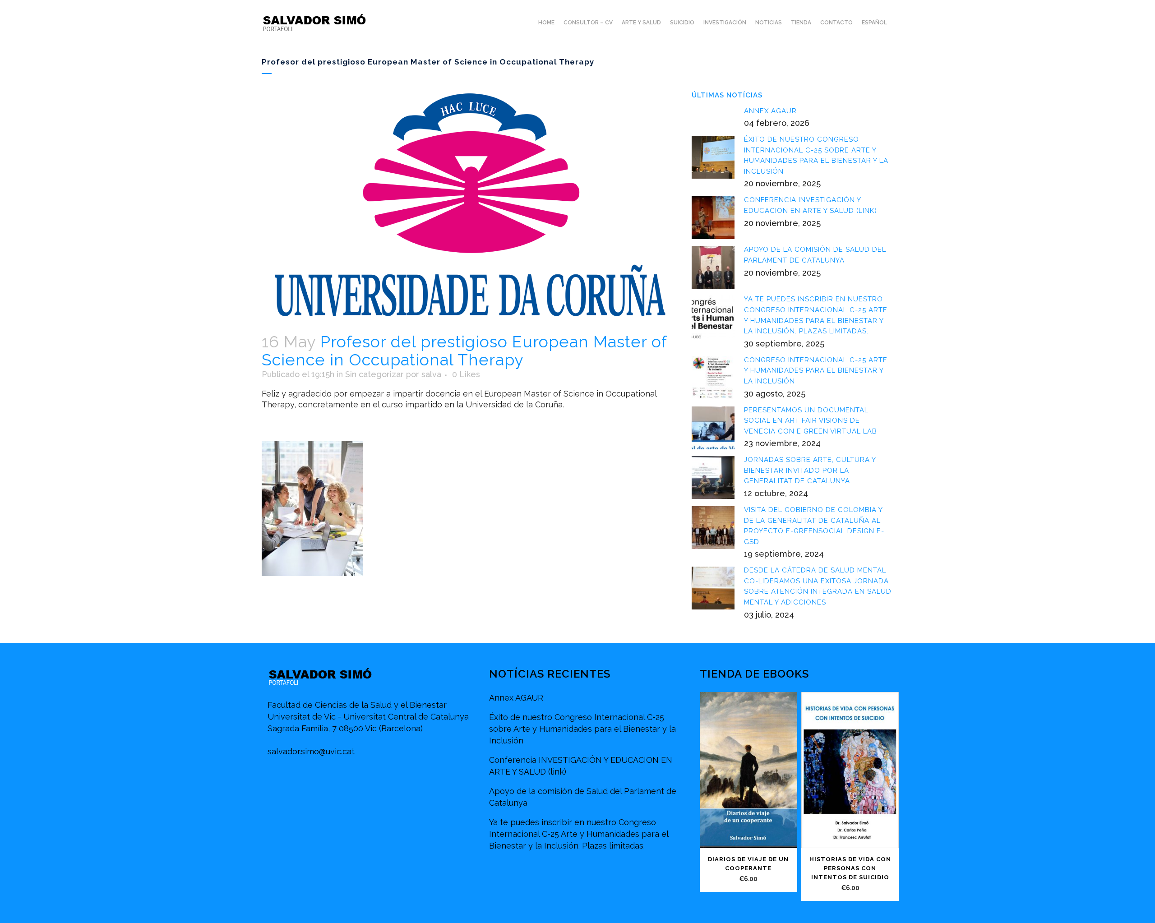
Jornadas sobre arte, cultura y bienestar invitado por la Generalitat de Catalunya (810, 470)
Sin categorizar (374, 374)
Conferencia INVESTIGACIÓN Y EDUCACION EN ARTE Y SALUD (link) (580, 765)
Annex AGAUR (770, 111)
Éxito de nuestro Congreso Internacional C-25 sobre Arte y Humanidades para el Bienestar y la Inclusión (582, 728)
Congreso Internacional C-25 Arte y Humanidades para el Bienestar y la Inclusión (815, 370)
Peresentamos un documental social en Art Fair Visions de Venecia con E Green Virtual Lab (810, 420)
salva (431, 374)
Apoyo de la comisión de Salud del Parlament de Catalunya (582, 797)
